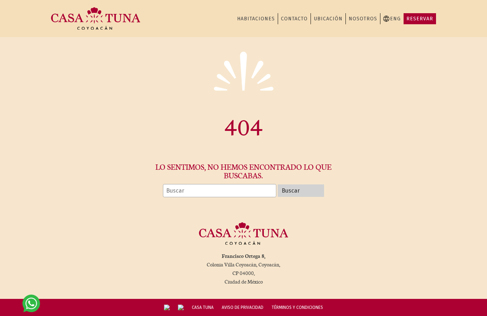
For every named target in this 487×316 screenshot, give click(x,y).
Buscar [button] (291, 190)
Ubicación (328, 19)
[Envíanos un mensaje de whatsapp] (31, 303)
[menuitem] (392, 18)
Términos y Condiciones (297, 307)
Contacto (294, 19)
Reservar (419, 19)
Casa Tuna (203, 307)
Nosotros (363, 19)
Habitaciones (256, 19)
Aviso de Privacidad (242, 307)
